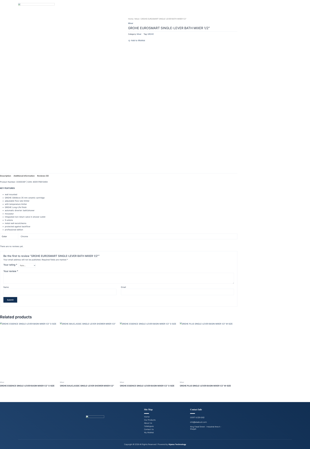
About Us (148, 423)
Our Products (149, 420)
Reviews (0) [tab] (43, 176)
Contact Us (149, 429)
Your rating (10, 264)
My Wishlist (149, 432)
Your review (10, 271)
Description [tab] (5, 176)
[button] (136, 40)
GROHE (151, 34)
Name (6, 287)
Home (130, 19)
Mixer (137, 19)
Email (123, 287)
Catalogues (149, 426)
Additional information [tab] (24, 176)
